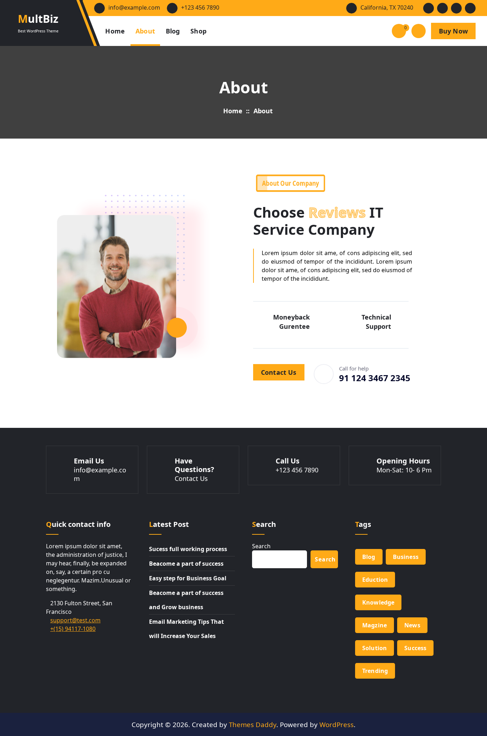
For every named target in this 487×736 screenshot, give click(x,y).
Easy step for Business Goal (187, 578)
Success (415, 648)
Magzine (374, 625)
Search (261, 546)
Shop (198, 31)
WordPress (336, 724)
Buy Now (453, 31)
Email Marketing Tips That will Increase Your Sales (186, 629)
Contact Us (279, 372)
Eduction (375, 580)
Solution (374, 648)
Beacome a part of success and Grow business (186, 600)
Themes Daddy (252, 724)
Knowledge (378, 602)
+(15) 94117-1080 (73, 629)
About (145, 31)
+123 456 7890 (200, 7)
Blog (173, 31)
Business (406, 557)
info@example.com (134, 7)
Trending (375, 671)
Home (115, 31)
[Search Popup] (418, 31)
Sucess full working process (188, 549)
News (412, 625)
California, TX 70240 (386, 7)
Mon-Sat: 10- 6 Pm (404, 470)
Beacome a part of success (186, 563)
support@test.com (75, 620)
